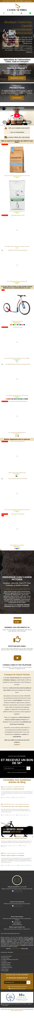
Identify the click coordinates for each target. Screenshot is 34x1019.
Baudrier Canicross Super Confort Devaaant (17, 472)
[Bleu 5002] (14, 398)
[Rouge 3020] (8, 398)
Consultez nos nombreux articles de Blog (17, 781)
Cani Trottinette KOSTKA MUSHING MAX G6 (17, 432)
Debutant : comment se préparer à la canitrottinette (12, 855)
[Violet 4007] (12, 398)
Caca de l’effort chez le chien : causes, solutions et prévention (15, 806)
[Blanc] (9, 324)
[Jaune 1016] (5, 398)
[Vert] (14, 324)
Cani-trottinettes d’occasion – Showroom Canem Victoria (14, 838)
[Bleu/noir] (16, 548)
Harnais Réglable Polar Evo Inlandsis (17, 545)
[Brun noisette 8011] (25, 398)
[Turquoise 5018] (16, 398)
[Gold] (21, 324)
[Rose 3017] (10, 398)
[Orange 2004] (6, 398)
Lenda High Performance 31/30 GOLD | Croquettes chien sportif (17, 246)
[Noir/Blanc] (20, 324)
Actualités (10, 797)
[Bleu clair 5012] (17, 398)
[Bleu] (13, 324)
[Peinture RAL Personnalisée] (18, 436)
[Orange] (12, 324)
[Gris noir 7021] (21, 398)
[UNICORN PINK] (17, 476)
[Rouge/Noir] (17, 548)
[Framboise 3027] (9, 398)
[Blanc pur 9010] (28, 398)
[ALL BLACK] (24, 324)
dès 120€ (12, 1)
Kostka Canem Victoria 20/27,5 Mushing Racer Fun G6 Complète (17, 358)
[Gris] (16, 361)
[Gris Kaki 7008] (24, 398)
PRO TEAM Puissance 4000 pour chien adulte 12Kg (17, 281)
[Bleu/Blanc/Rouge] (17, 324)
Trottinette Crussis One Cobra (17, 321)
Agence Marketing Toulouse (17, 1010)
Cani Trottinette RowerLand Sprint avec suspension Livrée (17, 395)
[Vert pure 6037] (20, 398)
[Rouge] (10, 324)
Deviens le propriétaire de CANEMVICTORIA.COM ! (12, 789)
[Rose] (16, 324)
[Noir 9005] (27, 398)
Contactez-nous (28, 1)
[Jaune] (16, 436)
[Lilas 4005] (13, 398)
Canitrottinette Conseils (14, 845)
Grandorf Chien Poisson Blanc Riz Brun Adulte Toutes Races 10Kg (17, 175)
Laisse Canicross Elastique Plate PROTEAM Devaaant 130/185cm (17, 509)
